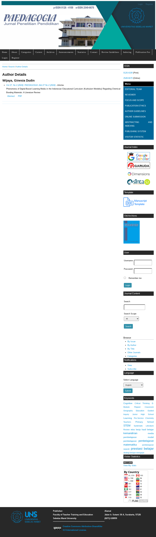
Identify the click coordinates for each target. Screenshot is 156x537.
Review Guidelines (110, 52)
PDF (20, 96)
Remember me (135, 278)
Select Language (130, 380)
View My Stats (129, 465)
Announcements (66, 52)
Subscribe (132, 369)
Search (12, 67)
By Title (131, 349)
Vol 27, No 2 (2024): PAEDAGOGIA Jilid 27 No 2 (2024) (30, 85)
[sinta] (138, 184)
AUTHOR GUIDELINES (135, 111)
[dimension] (138, 177)
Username (128, 261)
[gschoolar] (138, 160)
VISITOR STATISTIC (134, 137)
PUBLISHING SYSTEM (135, 131)
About (14, 52)
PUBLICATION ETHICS (135, 106)
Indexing (127, 52)
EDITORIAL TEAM (133, 89)
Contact (94, 52)
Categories (26, 52)
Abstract (11, 96)
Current (38, 52)
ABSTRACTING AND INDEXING (138, 124)
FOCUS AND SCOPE (134, 100)
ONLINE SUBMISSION (135, 117)
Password (128, 269)
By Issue (131, 341)
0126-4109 (128, 73)
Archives (50, 52)
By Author (132, 345)
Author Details (22, 67)
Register (149, 4)
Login (140, 4)
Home (4, 52)
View (130, 365)
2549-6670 (128, 78)
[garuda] (138, 168)
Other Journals (134, 352)
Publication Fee (143, 52)
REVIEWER (130, 95)
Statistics (82, 52)
